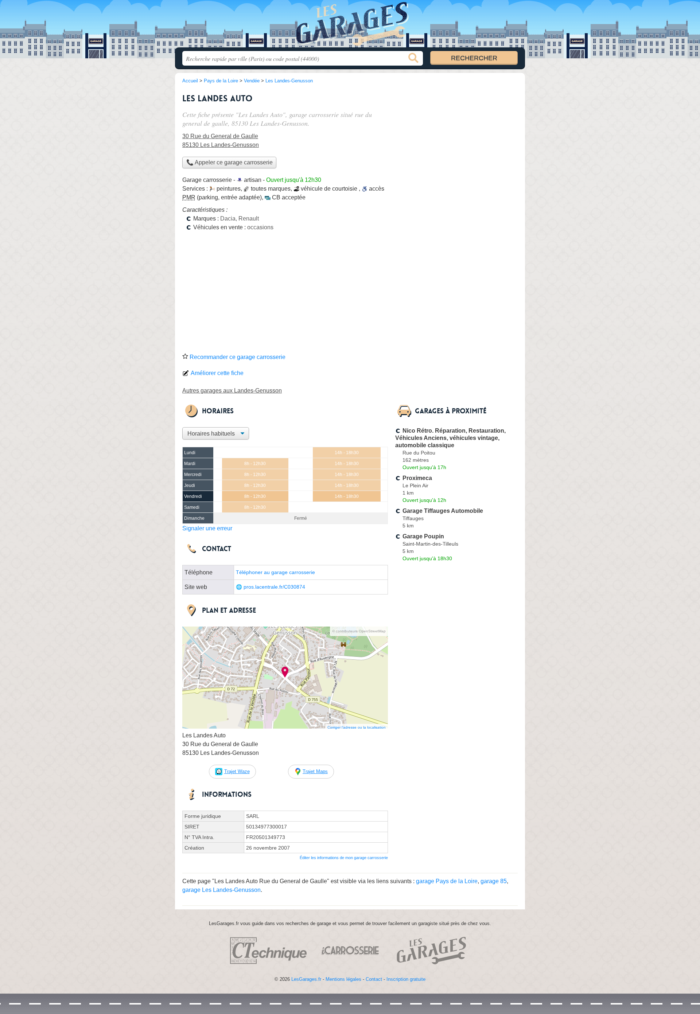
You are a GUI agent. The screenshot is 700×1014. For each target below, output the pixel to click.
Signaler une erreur (207, 528)
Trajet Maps (315, 771)
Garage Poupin (423, 536)
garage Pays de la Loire (447, 881)
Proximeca (417, 478)
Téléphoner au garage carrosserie (275, 572)
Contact (374, 979)
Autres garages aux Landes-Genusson (232, 390)
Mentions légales (343, 979)
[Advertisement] (350, 294)
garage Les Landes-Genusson (221, 890)
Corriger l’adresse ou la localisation (356, 727)
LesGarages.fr (306, 979)
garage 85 (494, 881)
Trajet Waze (237, 771)
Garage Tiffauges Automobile (442, 511)
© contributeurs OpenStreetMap (359, 631)
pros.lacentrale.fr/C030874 (274, 587)
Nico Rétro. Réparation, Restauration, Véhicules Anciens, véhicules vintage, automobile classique (450, 438)
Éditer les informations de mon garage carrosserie (344, 857)
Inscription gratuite (405, 979)
